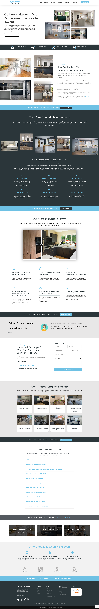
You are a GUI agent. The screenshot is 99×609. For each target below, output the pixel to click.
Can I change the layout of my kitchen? (38, 474)
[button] (49, 460)
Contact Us (75, 2)
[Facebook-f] (18, 599)
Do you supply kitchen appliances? (36, 492)
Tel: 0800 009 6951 (63, 594)
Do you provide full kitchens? (35, 478)
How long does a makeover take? (36, 464)
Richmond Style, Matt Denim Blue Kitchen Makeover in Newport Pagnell (57, 428)
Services (53, 2)
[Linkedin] (28, 599)
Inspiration (67, 2)
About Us (46, 2)
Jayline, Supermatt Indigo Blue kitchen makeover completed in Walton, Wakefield (41, 408)
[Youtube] (25, 599)
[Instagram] (22, 599)
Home (41, 2)
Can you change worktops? (34, 483)
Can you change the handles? (35, 487)
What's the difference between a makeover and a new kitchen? (45, 469)
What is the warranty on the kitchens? (38, 506)
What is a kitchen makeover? (35, 460)
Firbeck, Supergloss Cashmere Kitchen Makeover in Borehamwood (58, 408)
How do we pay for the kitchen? (36, 501)
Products (60, 2)
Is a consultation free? (33, 497)
